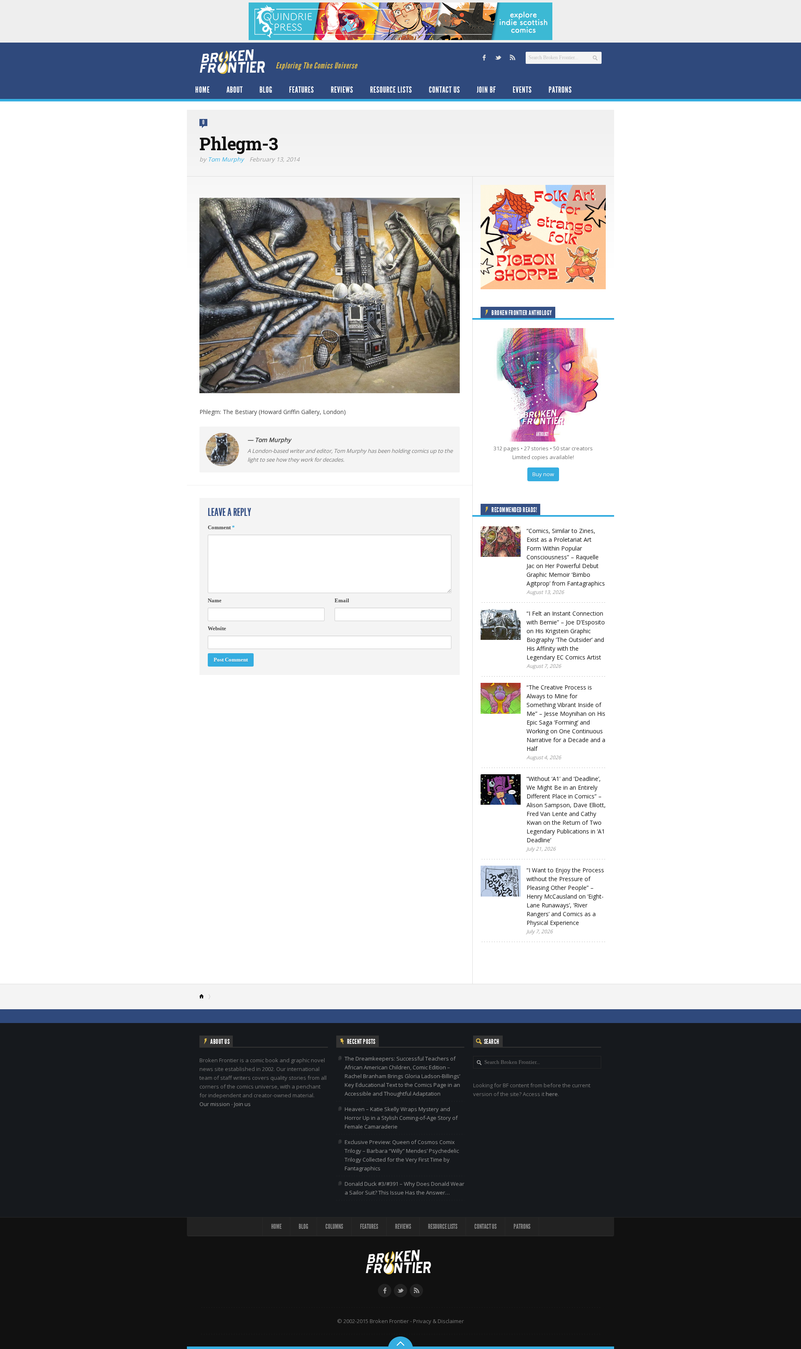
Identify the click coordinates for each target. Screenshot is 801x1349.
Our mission (214, 1104)
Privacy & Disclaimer (438, 1321)
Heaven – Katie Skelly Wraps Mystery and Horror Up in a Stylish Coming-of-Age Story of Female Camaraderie (401, 1117)
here (552, 1094)
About (235, 90)
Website (217, 628)
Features (301, 90)
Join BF (486, 90)
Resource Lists (391, 90)
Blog (265, 90)
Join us (242, 1104)
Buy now (543, 474)
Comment (221, 527)
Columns (334, 1226)
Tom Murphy (226, 159)
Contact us (444, 90)
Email (342, 600)
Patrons (560, 90)
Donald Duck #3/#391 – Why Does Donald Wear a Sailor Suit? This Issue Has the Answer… (404, 1188)
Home (202, 90)
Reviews (342, 90)
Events (522, 90)
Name (215, 600)
